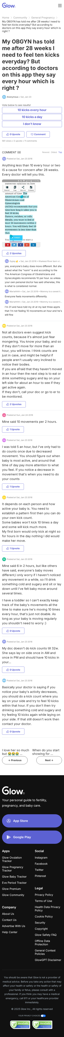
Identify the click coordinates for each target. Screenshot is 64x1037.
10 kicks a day (32, 117)
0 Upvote (15, 134)
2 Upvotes (16, 253)
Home (5, 17)
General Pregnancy (43, 17)
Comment (40, 134)
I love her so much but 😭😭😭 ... (15, 752)
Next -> (49, 760)
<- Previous (15, 760)
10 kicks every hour (32, 110)
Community (20, 17)
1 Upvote (15, 429)
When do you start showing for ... (45, 752)
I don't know (32, 124)
